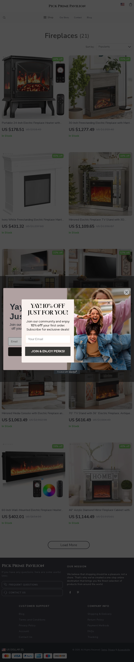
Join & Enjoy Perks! (48, 351)
